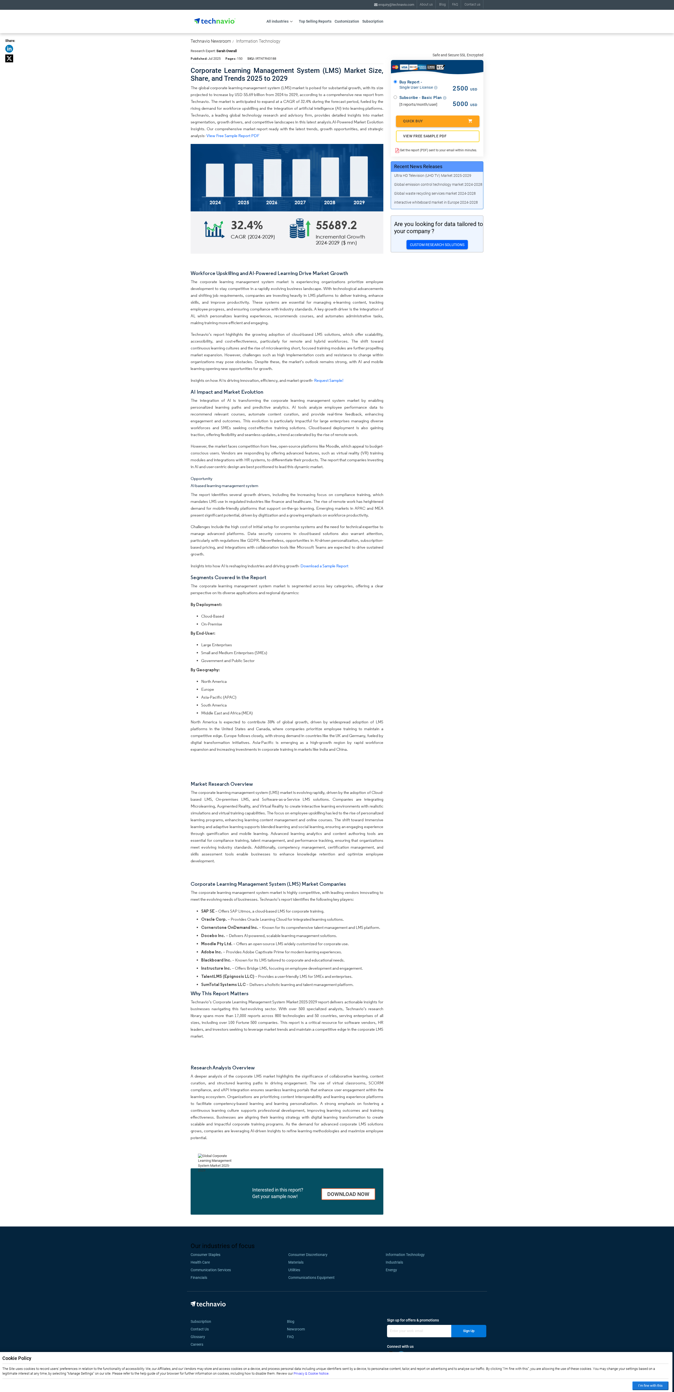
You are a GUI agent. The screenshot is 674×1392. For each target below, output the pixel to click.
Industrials (394, 1262)
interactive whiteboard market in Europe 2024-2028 (436, 202)
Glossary (198, 1337)
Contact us (472, 4)
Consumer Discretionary (308, 1255)
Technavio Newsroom (211, 41)
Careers (197, 1344)
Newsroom (297, 1329)
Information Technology (258, 41)
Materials (296, 1262)
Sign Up (468, 1331)
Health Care (200, 1262)
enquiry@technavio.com (396, 5)
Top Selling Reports (315, 21)
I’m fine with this (650, 1386)
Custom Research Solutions (437, 245)
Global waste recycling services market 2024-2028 (435, 193)
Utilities (294, 1270)
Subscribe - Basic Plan (421, 97)
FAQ (455, 4)
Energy (391, 1270)
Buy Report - (416, 85)
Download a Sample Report (324, 565)
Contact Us (200, 1329)
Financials (199, 1277)
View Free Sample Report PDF (232, 135)
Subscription (372, 21)
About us (426, 4)
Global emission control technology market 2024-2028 (438, 184)
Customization (347, 21)
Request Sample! (328, 380)
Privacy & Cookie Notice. (311, 1373)
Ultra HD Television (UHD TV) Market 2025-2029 (432, 175)
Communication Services (211, 1270)
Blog (442, 4)
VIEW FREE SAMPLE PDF (425, 136)
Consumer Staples (205, 1255)
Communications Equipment (311, 1277)
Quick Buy (413, 121)
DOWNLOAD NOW (348, 1194)
